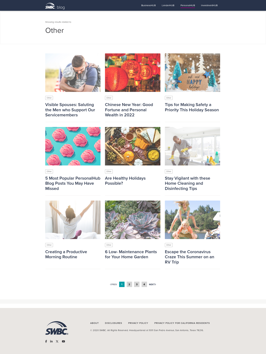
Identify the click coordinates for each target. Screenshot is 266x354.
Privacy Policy (138, 323)
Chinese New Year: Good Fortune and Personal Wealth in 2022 (129, 110)
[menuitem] (148, 5)
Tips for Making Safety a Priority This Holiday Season (192, 107)
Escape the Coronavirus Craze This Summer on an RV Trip (189, 257)
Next (152, 284)
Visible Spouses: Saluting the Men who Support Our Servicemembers (70, 110)
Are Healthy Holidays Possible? (125, 181)
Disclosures (113, 323)
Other (49, 98)
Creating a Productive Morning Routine (66, 254)
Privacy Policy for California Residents (182, 323)
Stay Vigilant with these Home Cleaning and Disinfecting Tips (187, 183)
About (94, 323)
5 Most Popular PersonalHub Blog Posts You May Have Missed (72, 183)
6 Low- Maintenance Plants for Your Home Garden (131, 254)
